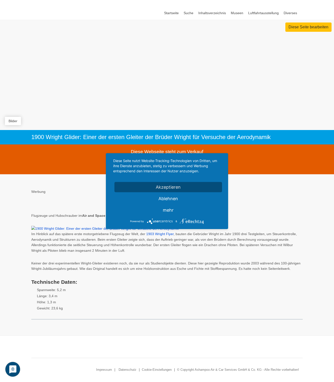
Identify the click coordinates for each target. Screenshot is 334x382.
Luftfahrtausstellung (263, 13)
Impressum (104, 369)
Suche (188, 13)
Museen (237, 13)
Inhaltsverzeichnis (212, 13)
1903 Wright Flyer (160, 234)
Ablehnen (168, 198)
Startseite (171, 13)
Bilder (13, 121)
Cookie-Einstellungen (157, 369)
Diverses (290, 13)
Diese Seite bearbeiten (308, 27)
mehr (168, 209)
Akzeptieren (168, 186)
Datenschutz (127, 369)
